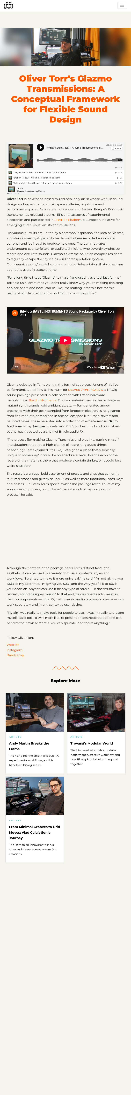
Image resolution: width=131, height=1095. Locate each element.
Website (13, 645)
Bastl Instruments (42, 400)
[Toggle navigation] (122, 5)
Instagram (14, 650)
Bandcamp (15, 655)
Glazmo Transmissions (85, 390)
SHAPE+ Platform (67, 220)
